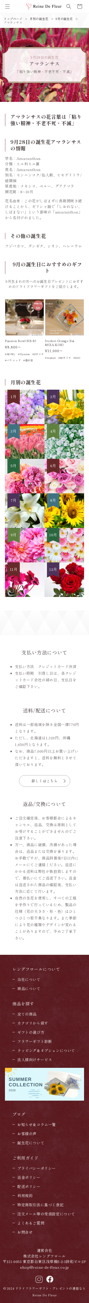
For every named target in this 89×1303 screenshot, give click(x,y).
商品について (29, 988)
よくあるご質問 (30, 1223)
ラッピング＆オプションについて (46, 1050)
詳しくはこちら (45, 780)
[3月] (24, 457)
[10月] (64, 560)
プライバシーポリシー (36, 1168)
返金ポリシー (29, 1177)
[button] (7, 6)
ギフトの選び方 (30, 1032)
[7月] (24, 526)
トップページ (13, 19)
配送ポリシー (29, 1186)
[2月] (64, 422)
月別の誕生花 (39, 19)
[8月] (64, 526)
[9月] (24, 560)
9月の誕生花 (64, 19)
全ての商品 (27, 1013)
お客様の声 (27, 1133)
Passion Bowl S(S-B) (20, 341)
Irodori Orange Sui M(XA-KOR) (59, 342)
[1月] (24, 422)
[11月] (24, 595)
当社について (29, 979)
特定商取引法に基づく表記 (40, 1204)
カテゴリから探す (32, 1023)
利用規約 (25, 1195)
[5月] (24, 491)
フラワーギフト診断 (34, 1041)
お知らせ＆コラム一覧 (36, 1124)
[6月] (64, 491)
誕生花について (30, 1142)
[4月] (64, 457)
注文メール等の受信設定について (46, 1213)
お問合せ (25, 1232)
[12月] (64, 595)
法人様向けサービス (34, 1059)
